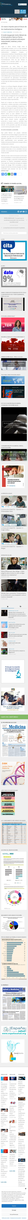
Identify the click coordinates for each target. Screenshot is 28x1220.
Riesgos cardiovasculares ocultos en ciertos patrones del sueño (4, 1118)
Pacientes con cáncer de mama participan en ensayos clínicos (12, 1159)
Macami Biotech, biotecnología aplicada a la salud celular (21, 1086)
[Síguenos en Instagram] (26, 212)
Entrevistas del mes (13, 610)
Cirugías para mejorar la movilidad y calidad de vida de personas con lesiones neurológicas (6, 197)
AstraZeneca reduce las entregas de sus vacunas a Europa (19, 198)
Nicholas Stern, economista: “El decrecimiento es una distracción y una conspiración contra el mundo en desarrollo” (13, 595)
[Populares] (7, 606)
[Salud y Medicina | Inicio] (14, 4)
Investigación (11, 622)
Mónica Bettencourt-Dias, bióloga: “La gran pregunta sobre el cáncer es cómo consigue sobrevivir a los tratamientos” (12, 573)
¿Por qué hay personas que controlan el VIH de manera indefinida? (17, 635)
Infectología (11, 632)
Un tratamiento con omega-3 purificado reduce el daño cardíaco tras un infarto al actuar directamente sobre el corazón (4, 1092)
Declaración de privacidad (15, 1218)
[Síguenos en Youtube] (23, 212)
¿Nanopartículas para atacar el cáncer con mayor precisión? (12, 1110)
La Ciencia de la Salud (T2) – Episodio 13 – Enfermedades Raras (12, 510)
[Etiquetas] (20, 606)
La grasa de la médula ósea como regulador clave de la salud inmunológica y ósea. (16, 625)
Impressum (24, 1218)
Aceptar (14, 1206)
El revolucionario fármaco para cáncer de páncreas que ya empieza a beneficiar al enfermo (12, 1089)
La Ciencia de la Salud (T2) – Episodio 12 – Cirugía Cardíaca (12, 529)
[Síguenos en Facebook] (18, 212)
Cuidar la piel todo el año (14, 643)
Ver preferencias (14, 1214)
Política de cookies (5, 1218)
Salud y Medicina (7, 32)
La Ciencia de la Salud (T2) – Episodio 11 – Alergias (12, 547)
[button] (25, 1188)
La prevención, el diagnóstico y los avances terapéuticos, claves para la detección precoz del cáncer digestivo (12, 1135)
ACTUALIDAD (4, 22)
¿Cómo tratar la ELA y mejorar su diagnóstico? (16, 651)
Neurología (11, 649)
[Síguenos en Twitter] (21, 212)
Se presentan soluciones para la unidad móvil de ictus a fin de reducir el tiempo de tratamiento (21, 1145)
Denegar (14, 1210)
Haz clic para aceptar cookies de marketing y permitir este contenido (14, 364)
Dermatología (11, 641)
